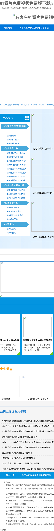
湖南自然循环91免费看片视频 (18, 177)
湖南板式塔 (11, 229)
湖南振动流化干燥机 (15, 215)
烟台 (35, 485)
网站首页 (8, 28)
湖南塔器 (9, 224)
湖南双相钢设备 (13, 140)
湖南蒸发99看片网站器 (16, 190)
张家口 (18, 488)
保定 (14, 488)
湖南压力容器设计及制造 (15, 35)
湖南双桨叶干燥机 (14, 211)
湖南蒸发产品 (11, 148)
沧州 (27, 488)
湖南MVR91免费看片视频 (17, 161)
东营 (31, 485)
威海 (39, 485)
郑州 (47, 485)
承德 (23, 488)
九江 (11, 485)
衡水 (35, 488)
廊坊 (31, 488)
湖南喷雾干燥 (12, 219)
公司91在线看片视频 (13, 411)
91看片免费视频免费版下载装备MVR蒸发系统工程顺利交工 (26, 447)
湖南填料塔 (11, 233)
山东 (15, 485)
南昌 (7, 485)
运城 (47, 488)
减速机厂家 (38, 524)
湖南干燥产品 (11, 203)
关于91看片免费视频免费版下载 (34, 28)
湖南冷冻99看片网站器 (16, 194)
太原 (43, 488)
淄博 (27, 485)
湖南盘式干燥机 (13, 208)
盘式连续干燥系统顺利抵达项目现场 (17, 453)
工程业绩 (37, 482)
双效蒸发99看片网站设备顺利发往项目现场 (19, 437)
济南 (19, 485)
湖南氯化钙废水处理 (15, 157)
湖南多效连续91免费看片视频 (18, 153)
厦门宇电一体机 (27, 524)
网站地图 (3, 530)
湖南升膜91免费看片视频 (17, 173)
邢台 (10, 488)
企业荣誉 (6, 369)
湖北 (51, 485)
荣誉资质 (21, 482)
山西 (39, 488)
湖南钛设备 (11, 136)
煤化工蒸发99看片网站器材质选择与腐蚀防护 (20, 463)
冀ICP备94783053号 (13, 514)
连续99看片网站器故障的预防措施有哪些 (18, 458)
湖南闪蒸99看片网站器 (16, 198)
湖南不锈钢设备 (13, 143)
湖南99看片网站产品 (14, 185)
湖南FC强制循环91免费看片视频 (19, 165)
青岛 (23, 485)
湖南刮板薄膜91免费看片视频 (18, 180)
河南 (43, 485)
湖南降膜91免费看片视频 (17, 169)
